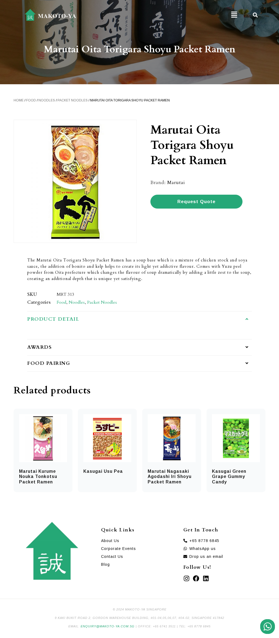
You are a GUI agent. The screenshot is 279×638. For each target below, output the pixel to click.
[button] (234, 15)
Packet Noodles (72, 100)
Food (31, 100)
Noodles (46, 100)
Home (19, 100)
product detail (53, 319)
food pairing (48, 363)
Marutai (176, 182)
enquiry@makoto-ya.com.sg (108, 626)
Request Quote (196, 201)
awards (39, 347)
